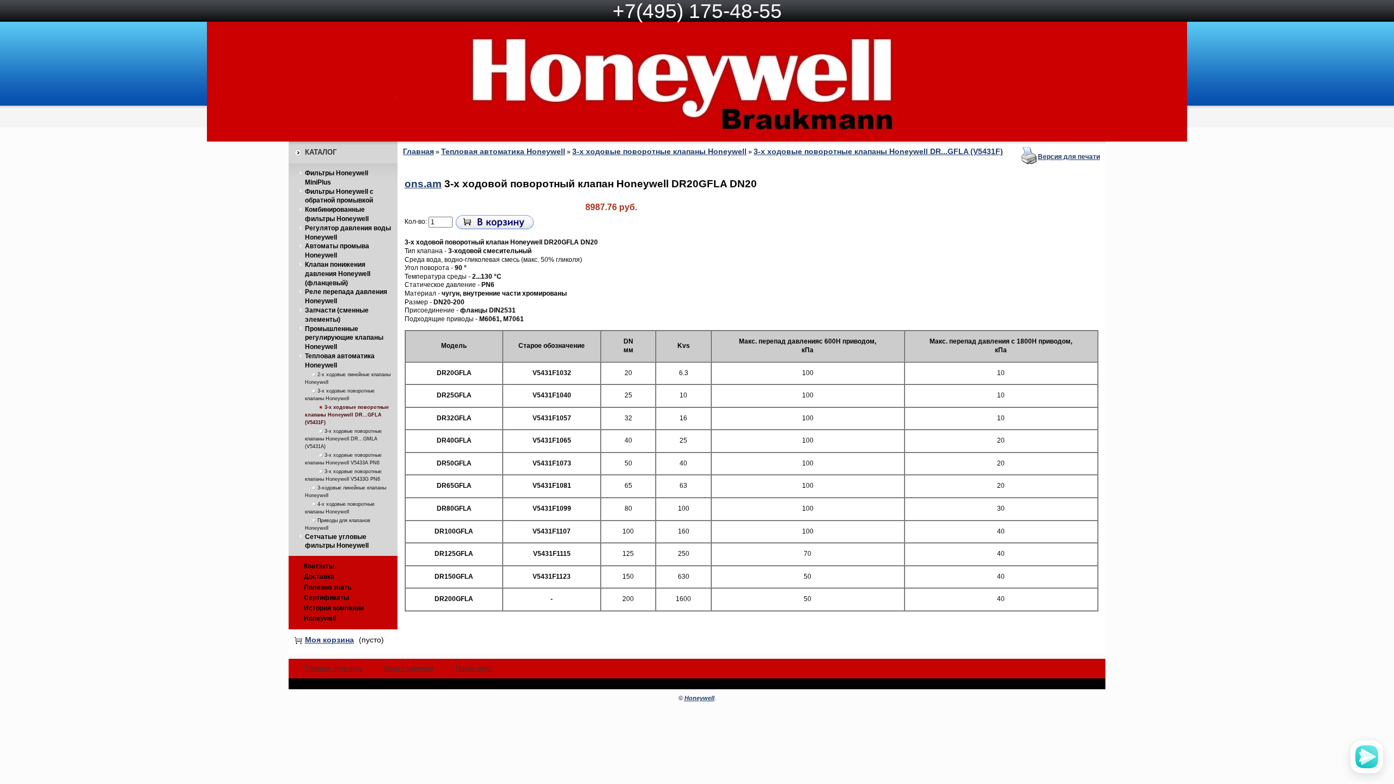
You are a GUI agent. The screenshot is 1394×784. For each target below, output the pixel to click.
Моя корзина (329, 639)
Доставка (319, 576)
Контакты (319, 566)
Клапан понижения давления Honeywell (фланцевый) (337, 274)
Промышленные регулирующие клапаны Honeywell (344, 338)
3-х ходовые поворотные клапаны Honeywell (659, 151)
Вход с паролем (408, 668)
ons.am (423, 183)
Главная (418, 151)
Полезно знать (327, 587)
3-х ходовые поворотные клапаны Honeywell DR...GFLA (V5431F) (347, 415)
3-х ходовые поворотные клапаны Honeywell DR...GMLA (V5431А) (343, 438)
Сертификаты (326, 598)
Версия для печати (1069, 157)
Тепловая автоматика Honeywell (503, 151)
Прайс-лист (474, 668)
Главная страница (333, 668)
